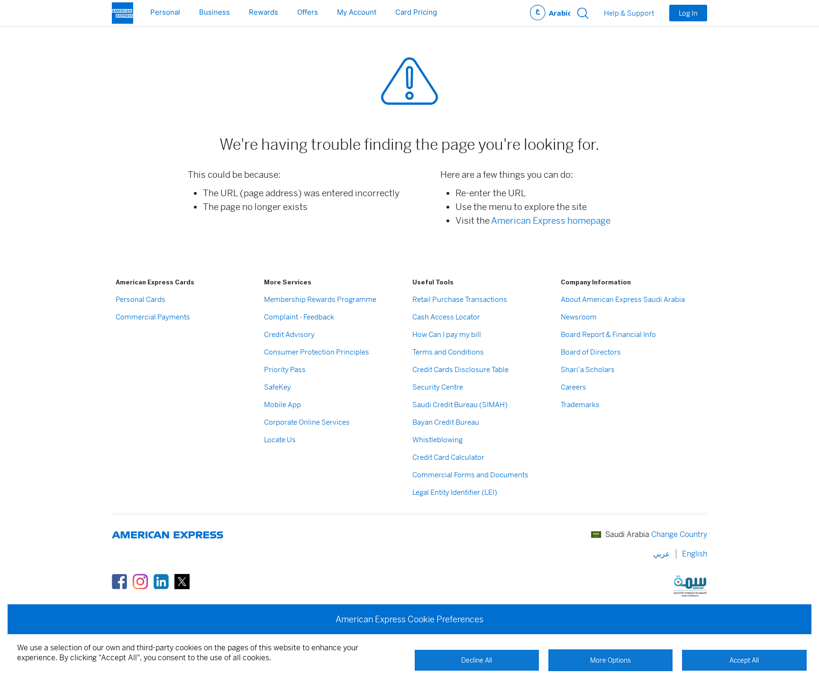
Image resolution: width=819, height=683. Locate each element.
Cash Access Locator (446, 316)
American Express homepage (550, 220)
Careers (573, 387)
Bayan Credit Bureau (445, 422)
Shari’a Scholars (588, 369)
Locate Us (280, 439)
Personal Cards (140, 299)
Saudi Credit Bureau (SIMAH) (460, 404)
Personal (165, 12)
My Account (356, 12)
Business (214, 12)
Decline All (476, 660)
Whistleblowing (437, 439)
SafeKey (277, 387)
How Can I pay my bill (446, 334)
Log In (688, 13)
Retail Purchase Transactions (459, 299)
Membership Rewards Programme (320, 299)
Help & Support (629, 13)
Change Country (679, 534)
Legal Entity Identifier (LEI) (454, 492)
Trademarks (580, 404)
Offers (307, 12)
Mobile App (282, 404)
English (694, 554)
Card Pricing (416, 12)
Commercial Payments (153, 316)
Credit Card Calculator (448, 457)
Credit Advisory (289, 334)
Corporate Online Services (307, 422)
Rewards (263, 12)
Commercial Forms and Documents (470, 474)
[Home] (122, 13)
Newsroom (579, 316)
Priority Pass (285, 369)
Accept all (744, 660)
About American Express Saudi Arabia (623, 299)
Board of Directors (591, 351)
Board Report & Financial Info (608, 334)
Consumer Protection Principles (316, 351)
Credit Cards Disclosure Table (460, 369)
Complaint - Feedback (299, 316)
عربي (550, 13)
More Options (610, 660)
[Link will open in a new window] (119, 581)
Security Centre (437, 387)
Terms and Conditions (448, 351)
